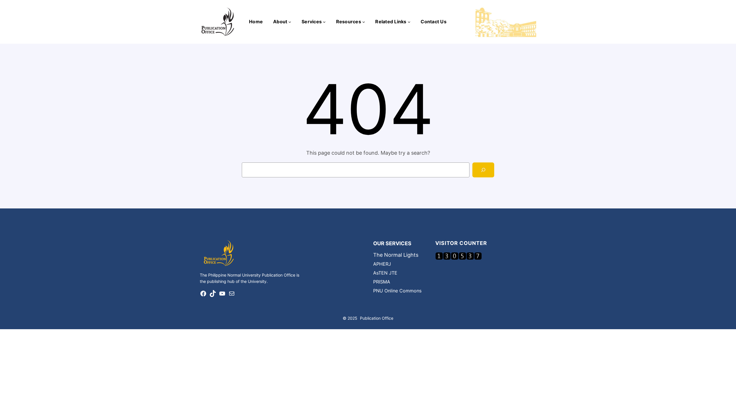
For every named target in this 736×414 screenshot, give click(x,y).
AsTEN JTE (385, 273)
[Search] (483, 169)
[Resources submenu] (363, 21)
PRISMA (381, 282)
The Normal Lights (395, 255)
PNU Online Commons (397, 291)
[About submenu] (289, 21)
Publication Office (376, 318)
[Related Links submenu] (409, 21)
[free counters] (458, 258)
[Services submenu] (324, 21)
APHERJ (382, 264)
